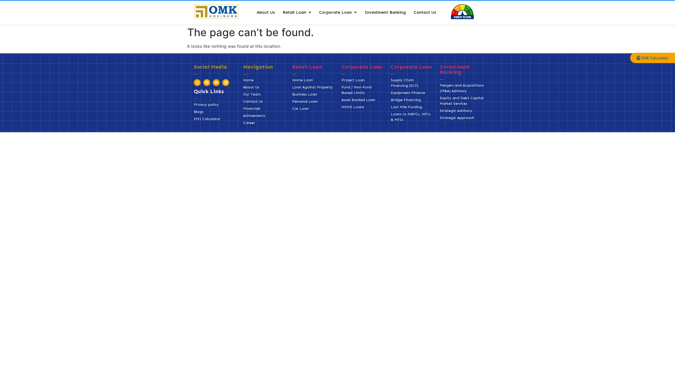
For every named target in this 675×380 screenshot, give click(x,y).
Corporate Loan (335, 12)
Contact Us (425, 12)
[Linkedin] (225, 82)
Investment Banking (385, 12)
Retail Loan (294, 12)
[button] (297, 12)
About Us (266, 12)
